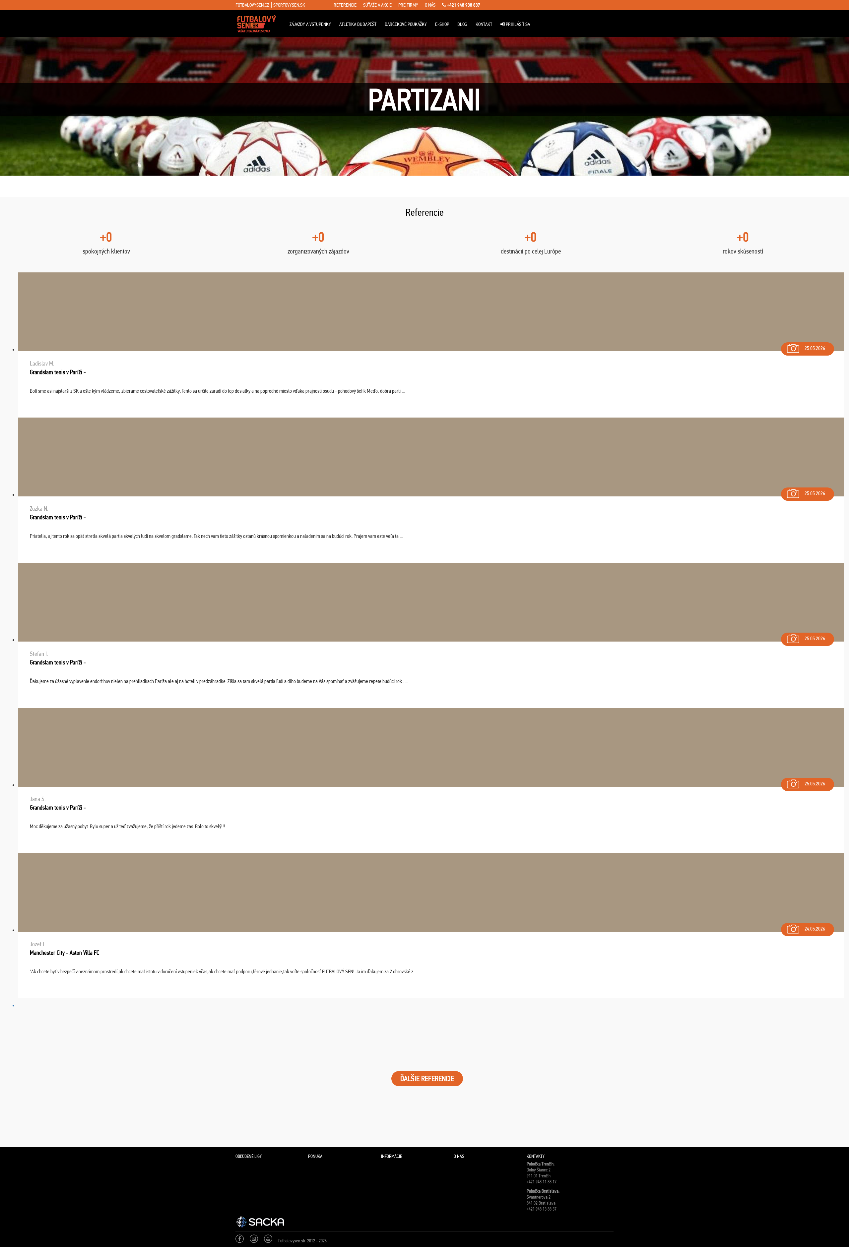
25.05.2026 (815, 348)
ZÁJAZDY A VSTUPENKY (310, 24)
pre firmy (408, 5)
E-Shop (442, 24)
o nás (430, 5)
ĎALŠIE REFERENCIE (427, 1078)
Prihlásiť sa (517, 24)
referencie (345, 5)
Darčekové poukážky (406, 24)
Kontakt (484, 24)
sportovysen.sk (289, 5)
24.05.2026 (815, 929)
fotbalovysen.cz (252, 5)
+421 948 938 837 (463, 5)
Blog (462, 24)
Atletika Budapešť (357, 24)
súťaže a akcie (377, 5)
